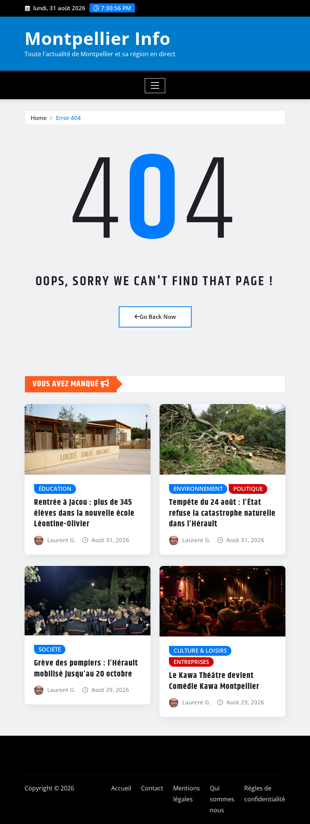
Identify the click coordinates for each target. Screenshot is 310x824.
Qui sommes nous (222, 799)
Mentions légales (186, 793)
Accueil (121, 788)
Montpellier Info (97, 38)
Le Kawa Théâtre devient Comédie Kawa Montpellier (214, 681)
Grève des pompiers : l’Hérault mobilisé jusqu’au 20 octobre (86, 669)
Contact (152, 788)
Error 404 (68, 117)
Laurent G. (61, 540)
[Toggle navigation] (155, 85)
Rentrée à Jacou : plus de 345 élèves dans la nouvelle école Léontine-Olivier (84, 513)
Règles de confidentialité (264, 793)
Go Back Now (158, 316)
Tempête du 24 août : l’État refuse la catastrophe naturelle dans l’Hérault (222, 513)
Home (39, 117)
